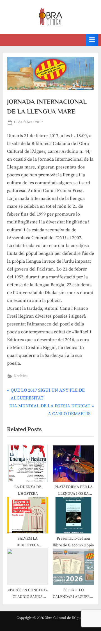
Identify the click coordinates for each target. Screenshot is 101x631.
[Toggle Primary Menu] (92, 40)
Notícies (20, 376)
